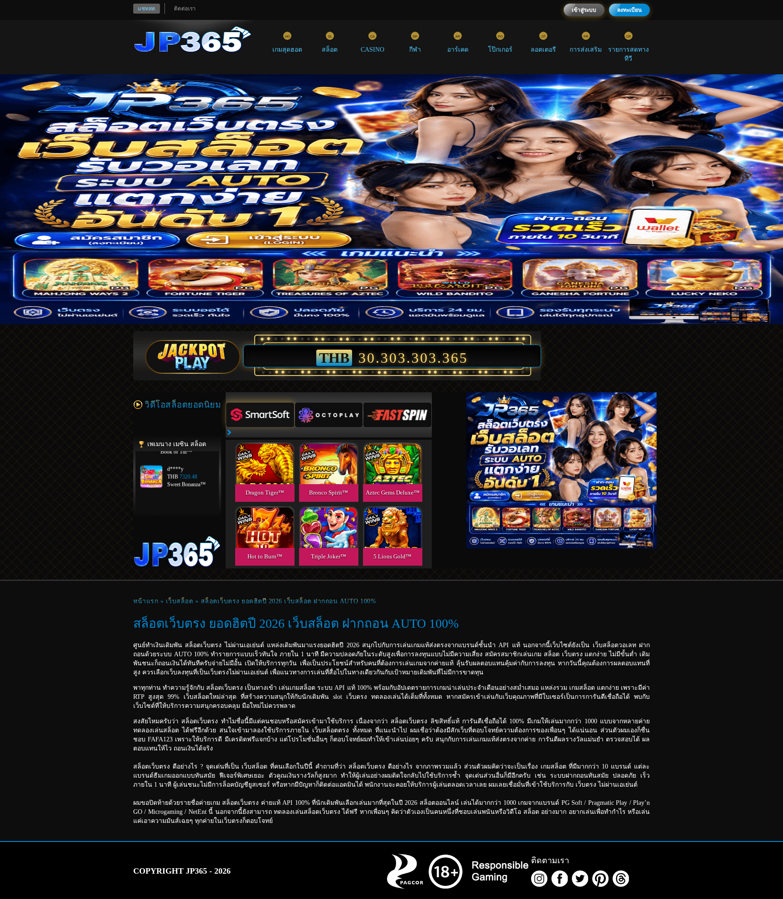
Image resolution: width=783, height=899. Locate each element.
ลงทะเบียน (629, 10)
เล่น (264, 473)
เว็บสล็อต (179, 601)
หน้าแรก (145, 601)
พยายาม (264, 452)
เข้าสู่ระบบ (584, 10)
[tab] (260, 415)
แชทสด (146, 8)
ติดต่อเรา (185, 8)
